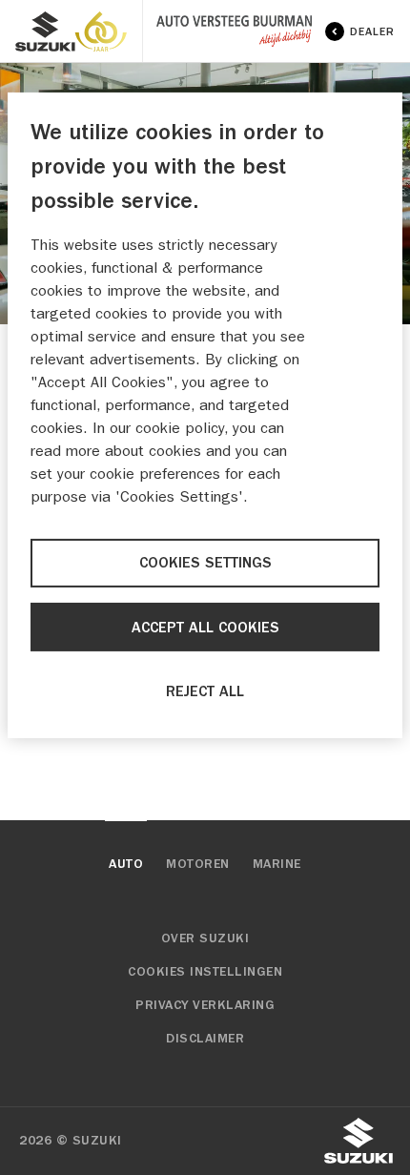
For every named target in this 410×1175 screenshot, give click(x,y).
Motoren (198, 864)
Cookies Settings (205, 562)
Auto (126, 864)
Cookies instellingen (205, 971)
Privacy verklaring (205, 1005)
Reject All (205, 691)
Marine (277, 864)
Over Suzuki (205, 938)
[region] (205, 416)
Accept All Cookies (205, 626)
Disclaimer (205, 1038)
